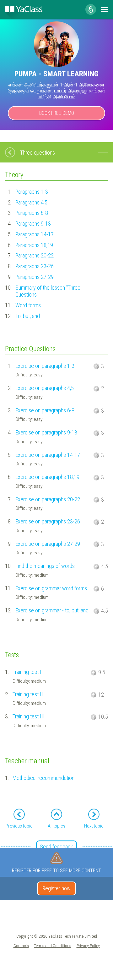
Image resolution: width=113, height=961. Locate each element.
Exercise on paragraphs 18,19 (47, 477)
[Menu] (104, 9)
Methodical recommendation (43, 778)
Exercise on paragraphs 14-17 (47, 454)
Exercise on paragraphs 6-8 (44, 410)
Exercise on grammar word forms (51, 588)
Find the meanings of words (45, 566)
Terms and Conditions (52, 945)
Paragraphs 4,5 (31, 202)
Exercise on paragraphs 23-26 (47, 521)
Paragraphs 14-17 (34, 234)
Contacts (21, 945)
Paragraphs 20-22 (34, 255)
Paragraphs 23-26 (34, 266)
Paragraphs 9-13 (33, 223)
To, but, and (27, 316)
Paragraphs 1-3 (31, 191)
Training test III (29, 716)
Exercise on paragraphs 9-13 (46, 432)
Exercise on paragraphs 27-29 (47, 543)
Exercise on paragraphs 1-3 (44, 366)
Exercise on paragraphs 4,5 (44, 388)
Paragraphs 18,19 (34, 245)
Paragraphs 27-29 (34, 277)
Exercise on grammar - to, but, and (52, 610)
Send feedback (56, 846)
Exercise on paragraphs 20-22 (47, 499)
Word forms (28, 305)
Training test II (28, 694)
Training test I (27, 672)
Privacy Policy (88, 945)
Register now (56, 888)
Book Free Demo (56, 113)
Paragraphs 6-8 (31, 212)
